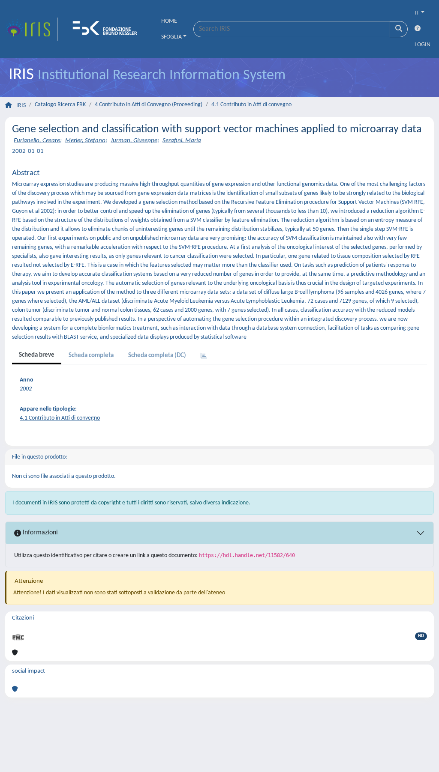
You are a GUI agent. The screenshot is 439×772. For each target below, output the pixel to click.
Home (169, 21)
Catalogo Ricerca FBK (60, 104)
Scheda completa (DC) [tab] (157, 355)
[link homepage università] (107, 29)
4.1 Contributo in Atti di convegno (251, 104)
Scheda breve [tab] (36, 355)
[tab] (203, 356)
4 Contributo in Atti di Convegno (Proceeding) (148, 104)
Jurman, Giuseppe (134, 140)
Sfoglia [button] (171, 37)
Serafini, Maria (181, 140)
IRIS (21, 105)
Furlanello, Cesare (37, 140)
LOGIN (422, 45)
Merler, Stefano (85, 140)
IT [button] (417, 13)
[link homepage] (31, 29)
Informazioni (39, 532)
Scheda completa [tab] (91, 355)
